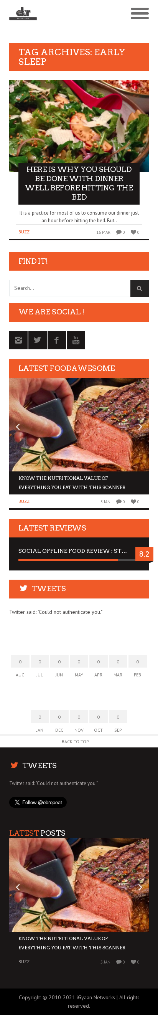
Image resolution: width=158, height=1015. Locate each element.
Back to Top (75, 741)
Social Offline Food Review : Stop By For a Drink (79, 551)
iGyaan (84, 997)
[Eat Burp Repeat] (61, 14)
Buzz (24, 232)
